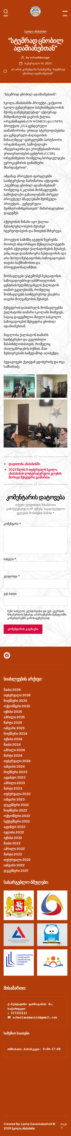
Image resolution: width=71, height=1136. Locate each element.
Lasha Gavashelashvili (36, 1124)
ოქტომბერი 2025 (17, 706)
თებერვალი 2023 (17, 794)
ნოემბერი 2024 (15, 733)
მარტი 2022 (13, 854)
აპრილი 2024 (14, 750)
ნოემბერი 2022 (15, 810)
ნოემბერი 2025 (15, 701)
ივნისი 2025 (13, 712)
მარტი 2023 (13, 788)
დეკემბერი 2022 (16, 805)
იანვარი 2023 (14, 799)
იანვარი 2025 (14, 728)
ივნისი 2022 (13, 838)
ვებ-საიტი (10, 593)
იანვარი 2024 (14, 766)
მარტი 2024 (13, 755)
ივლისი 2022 (14, 832)
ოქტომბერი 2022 (17, 816)
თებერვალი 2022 (17, 860)
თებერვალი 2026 (17, 695)
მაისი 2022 (12, 843)
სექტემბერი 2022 (17, 821)
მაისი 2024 (12, 744)
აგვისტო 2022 (14, 827)
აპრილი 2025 (14, 717)
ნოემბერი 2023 (15, 772)
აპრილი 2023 (14, 783)
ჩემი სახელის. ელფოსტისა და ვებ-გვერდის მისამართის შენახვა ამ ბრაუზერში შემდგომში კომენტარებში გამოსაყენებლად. (37, 614)
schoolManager (40, 57)
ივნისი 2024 (13, 739)
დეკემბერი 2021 (16, 871)
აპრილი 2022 (14, 849)
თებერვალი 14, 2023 (38, 63)
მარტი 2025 (13, 722)
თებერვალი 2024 (17, 761)
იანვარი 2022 (14, 865)
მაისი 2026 (12, 690)
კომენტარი (12, 524)
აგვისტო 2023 (14, 777)
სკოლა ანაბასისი (36, 31)
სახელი (10, 559)
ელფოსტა (12, 576)
